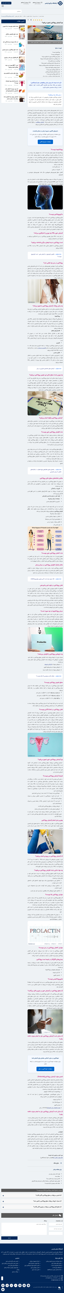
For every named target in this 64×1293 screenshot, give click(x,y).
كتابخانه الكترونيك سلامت (56, 1265)
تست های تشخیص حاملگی (12, 34)
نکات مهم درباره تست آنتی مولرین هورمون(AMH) (46, 579)
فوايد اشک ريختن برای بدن (54, 1174)
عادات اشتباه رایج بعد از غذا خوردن (10, 26)
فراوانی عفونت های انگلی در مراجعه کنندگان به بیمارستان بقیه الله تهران (46, 1181)
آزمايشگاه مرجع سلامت (57, 1267)
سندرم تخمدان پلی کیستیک (53, 1108)
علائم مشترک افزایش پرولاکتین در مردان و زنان (51, 76)
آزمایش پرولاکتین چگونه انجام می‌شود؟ (52, 67)
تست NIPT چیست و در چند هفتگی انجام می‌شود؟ (11, 66)
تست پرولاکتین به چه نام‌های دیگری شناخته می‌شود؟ (50, 59)
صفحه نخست (41, 16)
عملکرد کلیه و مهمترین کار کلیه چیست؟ (48, 676)
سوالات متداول (15, 1272)
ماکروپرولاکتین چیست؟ (55, 54)
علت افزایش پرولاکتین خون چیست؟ (53, 70)
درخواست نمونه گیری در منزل (45, 1069)
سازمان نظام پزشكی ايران (56, 1263)
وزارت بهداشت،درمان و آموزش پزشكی (54, 1261)
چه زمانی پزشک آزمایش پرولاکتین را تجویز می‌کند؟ (50, 63)
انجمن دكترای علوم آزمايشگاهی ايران (32, 1265)
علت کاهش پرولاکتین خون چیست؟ (53, 74)
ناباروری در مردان (42, 348)
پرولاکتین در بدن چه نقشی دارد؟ (54, 61)
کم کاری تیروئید (48, 664)
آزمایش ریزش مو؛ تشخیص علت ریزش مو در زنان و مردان (11, 98)
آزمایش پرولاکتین (40, 122)
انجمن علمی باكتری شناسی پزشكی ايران (10, 1263)
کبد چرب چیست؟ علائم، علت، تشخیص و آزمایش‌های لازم (11, 90)
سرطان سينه (57, 1176)
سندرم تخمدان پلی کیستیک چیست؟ (12, 82)
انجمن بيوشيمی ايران (35, 1267)
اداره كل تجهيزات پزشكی (35, 1261)
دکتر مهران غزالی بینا (58, 1158)
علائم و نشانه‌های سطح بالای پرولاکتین (53, 72)
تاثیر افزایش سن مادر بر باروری (11, 57)
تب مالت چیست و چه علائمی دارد (10, 42)
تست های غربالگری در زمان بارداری (10, 50)
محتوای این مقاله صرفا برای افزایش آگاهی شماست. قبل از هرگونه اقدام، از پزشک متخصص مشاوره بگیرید (45, 85)
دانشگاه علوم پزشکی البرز (13, 1265)
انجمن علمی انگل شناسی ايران (12, 1261)
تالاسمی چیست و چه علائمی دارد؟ (53, 1179)
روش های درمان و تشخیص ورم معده (11, 74)
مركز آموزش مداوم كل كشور (34, 1263)
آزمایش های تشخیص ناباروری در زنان (49, 369)
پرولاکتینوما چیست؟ (56, 52)
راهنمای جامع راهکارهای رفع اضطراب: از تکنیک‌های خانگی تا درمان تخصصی (45, 471)
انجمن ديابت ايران (36, 1270)
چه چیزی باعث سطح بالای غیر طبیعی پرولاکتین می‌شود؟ (49, 65)
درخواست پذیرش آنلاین (45, 142)
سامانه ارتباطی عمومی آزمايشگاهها (55, 1270)
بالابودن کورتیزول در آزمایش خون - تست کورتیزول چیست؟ (46, 255)
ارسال (9, 1238)
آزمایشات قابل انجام (6, 3)
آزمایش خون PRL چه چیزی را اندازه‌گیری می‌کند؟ (51, 56)
